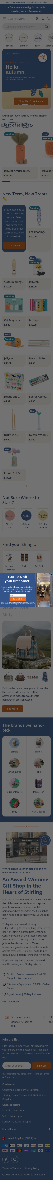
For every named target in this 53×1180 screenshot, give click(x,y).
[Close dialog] (51, 574)
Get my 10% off (17, 599)
